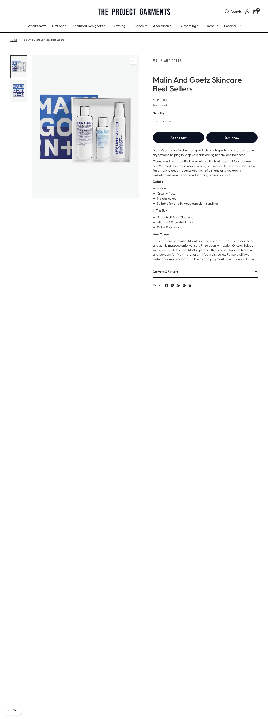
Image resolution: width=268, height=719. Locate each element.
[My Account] (247, 11)
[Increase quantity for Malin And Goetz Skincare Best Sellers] (170, 121)
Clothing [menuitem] (118, 25)
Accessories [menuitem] (162, 25)
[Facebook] (166, 285)
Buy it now (232, 138)
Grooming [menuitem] (188, 25)
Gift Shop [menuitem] (59, 25)
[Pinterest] (178, 285)
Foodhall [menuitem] (230, 25)
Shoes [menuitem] (139, 25)
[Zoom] (133, 61)
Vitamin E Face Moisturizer (175, 222)
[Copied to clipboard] (189, 285)
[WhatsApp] (184, 285)
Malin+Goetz (162, 150)
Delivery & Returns (165, 272)
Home (13, 39)
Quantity (158, 113)
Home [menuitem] (210, 25)
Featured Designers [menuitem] (88, 25)
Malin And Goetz (167, 61)
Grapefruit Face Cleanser (174, 217)
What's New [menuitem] (36, 25)
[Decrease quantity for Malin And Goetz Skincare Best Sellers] (156, 121)
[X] (172, 285)
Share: (157, 285)
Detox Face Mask (169, 227)
